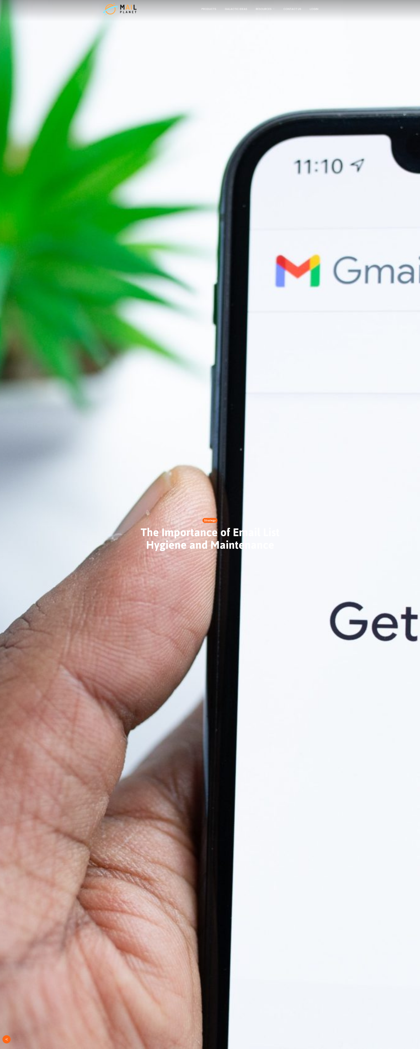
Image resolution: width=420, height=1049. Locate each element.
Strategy (210, 520)
